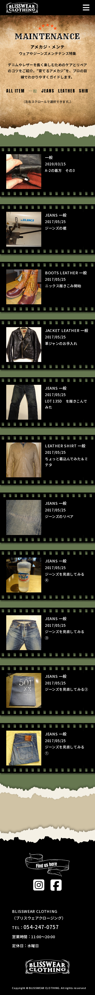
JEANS (47, 91)
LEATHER (66, 91)
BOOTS (52, 272)
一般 (49, 157)
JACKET (52, 330)
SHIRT (85, 91)
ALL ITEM (15, 91)
